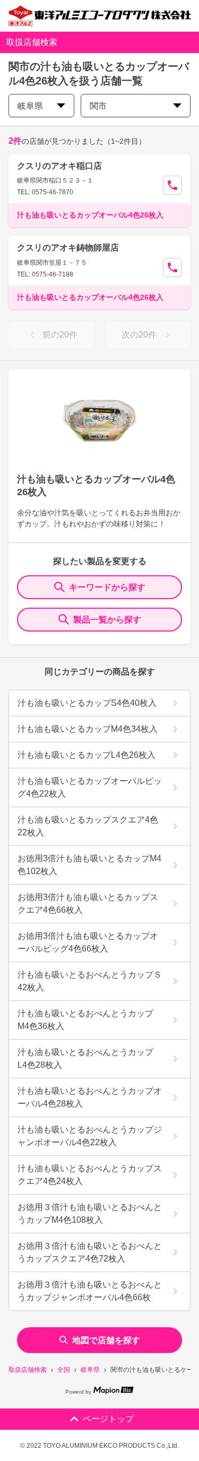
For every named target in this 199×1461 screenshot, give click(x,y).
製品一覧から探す (107, 619)
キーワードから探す (107, 587)
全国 (63, 1369)
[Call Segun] (172, 185)
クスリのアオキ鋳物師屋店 (68, 247)
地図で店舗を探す (106, 1340)
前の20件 (59, 334)
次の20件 (139, 334)
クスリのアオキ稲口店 (59, 165)
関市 (98, 105)
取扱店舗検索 (27, 1369)
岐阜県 (90, 1369)
